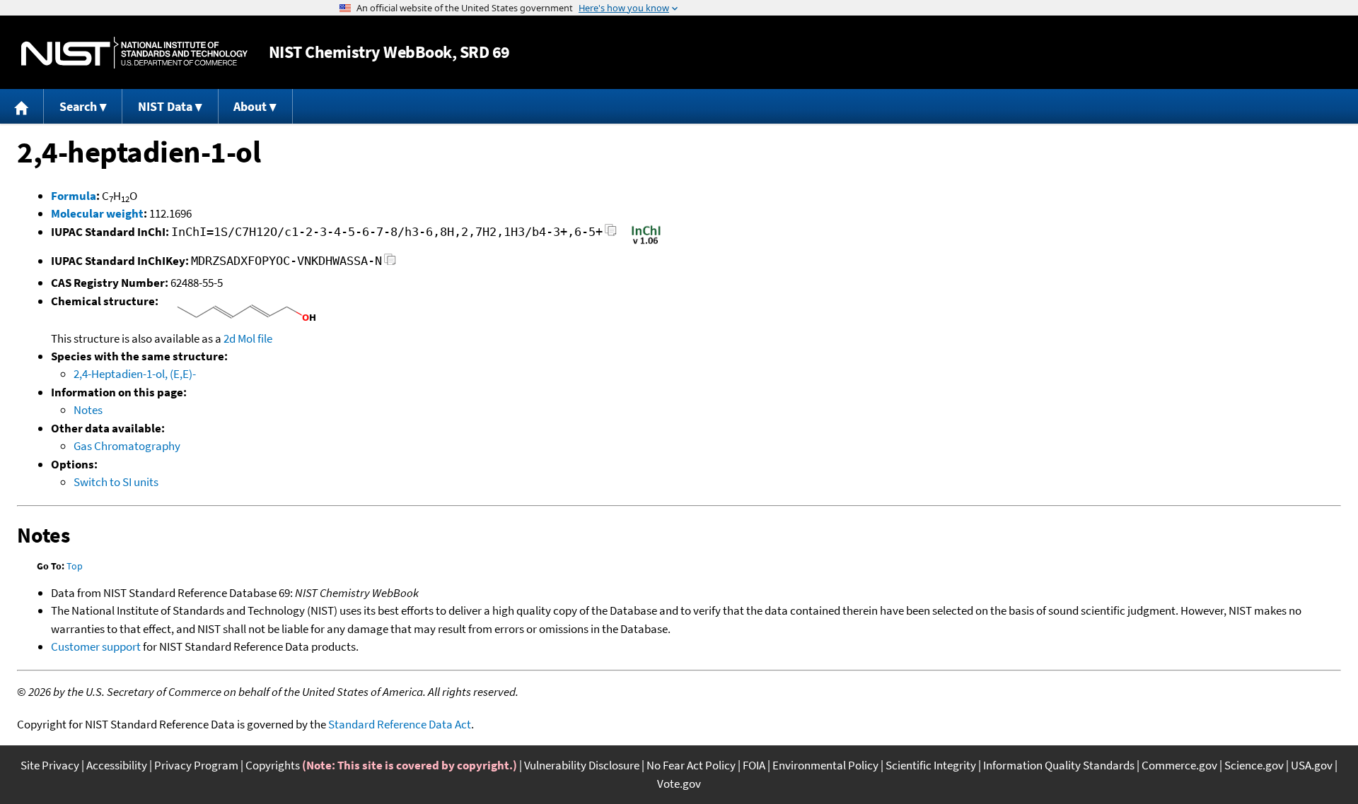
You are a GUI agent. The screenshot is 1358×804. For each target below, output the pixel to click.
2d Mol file (248, 338)
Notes (88, 410)
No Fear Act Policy (691, 765)
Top (74, 566)
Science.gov (1254, 765)
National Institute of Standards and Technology (134, 53)
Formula (73, 195)
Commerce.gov (1179, 765)
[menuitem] (22, 106)
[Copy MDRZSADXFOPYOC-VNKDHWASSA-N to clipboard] (390, 263)
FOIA (754, 765)
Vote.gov (679, 783)
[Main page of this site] (22, 106)
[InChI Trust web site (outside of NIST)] (646, 243)
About (250, 106)
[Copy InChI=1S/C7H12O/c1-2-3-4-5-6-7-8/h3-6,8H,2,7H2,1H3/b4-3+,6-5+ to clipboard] (611, 234)
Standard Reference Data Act (399, 724)
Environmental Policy (825, 765)
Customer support (96, 646)
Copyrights (272, 765)
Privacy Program (196, 765)
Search (78, 106)
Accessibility (116, 765)
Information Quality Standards (1058, 765)
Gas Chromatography (127, 446)
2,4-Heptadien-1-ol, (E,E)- (135, 374)
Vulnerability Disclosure (581, 765)
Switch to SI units (116, 482)
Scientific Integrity (931, 765)
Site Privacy (50, 765)
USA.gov (1312, 765)
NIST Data (165, 106)
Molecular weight (97, 213)
